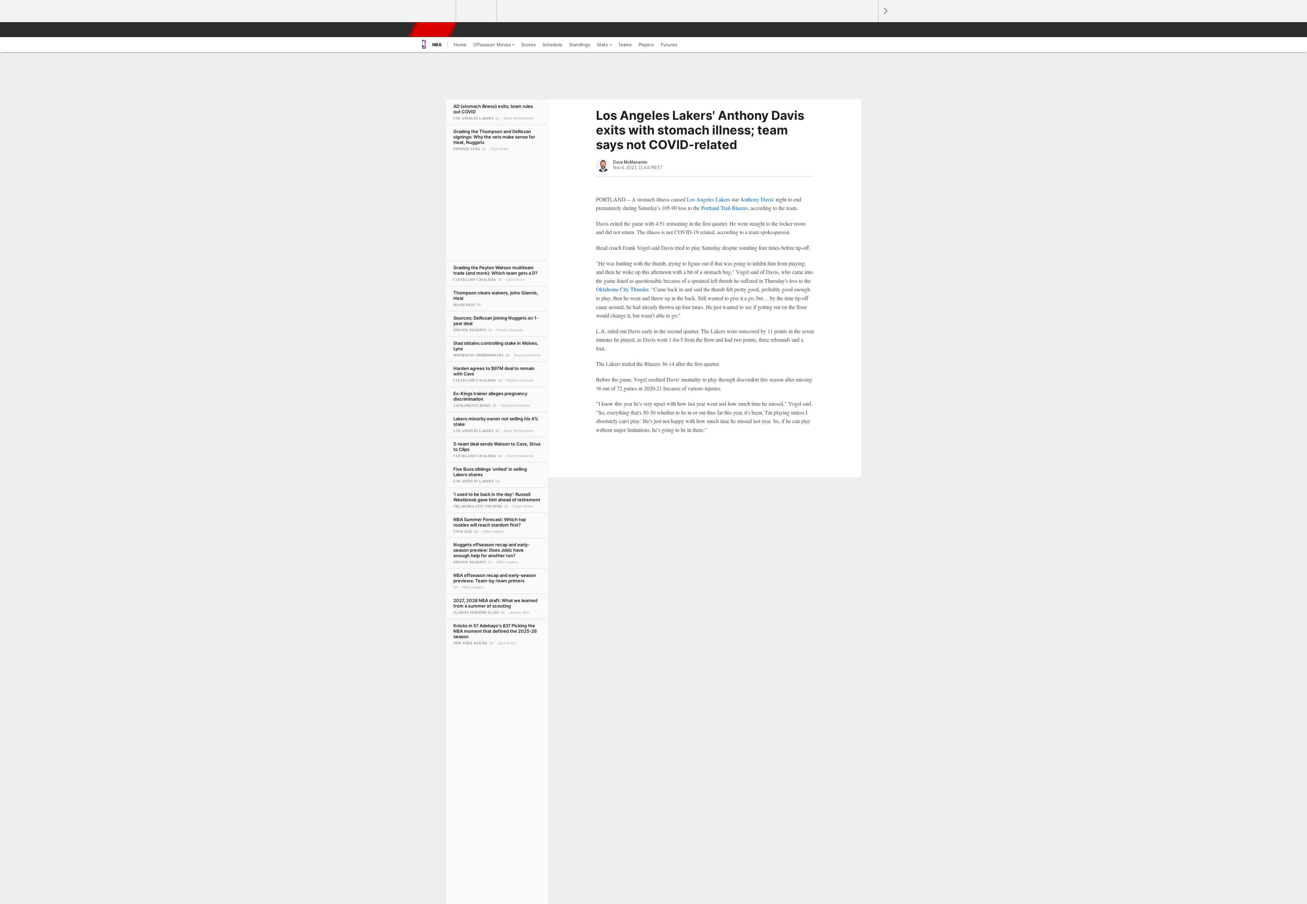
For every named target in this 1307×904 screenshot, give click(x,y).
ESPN (433, 29)
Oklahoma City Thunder (622, 289)
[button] (870, 29)
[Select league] (436, 11)
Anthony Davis (756, 199)
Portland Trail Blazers (724, 207)
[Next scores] (885, 11)
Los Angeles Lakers (708, 199)
